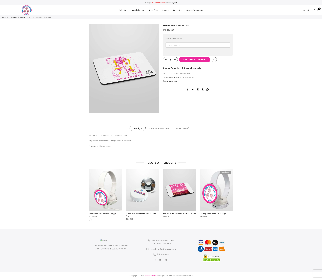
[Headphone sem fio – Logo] (216, 190)
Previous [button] (91, 193)
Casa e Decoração (194, 10)
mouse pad (172, 81)
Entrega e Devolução (191, 68)
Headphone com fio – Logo (102, 213)
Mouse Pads (25, 17)
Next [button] (230, 193)
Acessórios (153, 10)
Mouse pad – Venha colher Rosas (179, 213)
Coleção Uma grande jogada (131, 10)
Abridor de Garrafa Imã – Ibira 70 (141, 215)
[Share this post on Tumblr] (202, 90)
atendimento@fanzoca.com (163, 249)
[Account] (308, 10)
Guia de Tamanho (171, 68)
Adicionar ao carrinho (194, 60)
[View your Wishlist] (313, 10)
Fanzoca (189, 275)
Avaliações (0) (182, 128)
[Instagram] (166, 260)
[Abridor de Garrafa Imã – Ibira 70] (142, 190)
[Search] (304, 10)
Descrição (137, 128)
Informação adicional (159, 128)
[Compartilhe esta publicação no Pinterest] (198, 90)
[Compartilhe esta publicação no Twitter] (192, 90)
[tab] (138, 128)
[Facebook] (155, 260)
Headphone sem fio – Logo (213, 213)
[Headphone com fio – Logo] (105, 190)
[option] (124, 68)
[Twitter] (160, 260)
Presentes (177, 10)
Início (4, 17)
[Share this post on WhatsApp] (207, 90)
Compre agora (171, 3)
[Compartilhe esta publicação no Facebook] (187, 90)
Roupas (166, 10)
